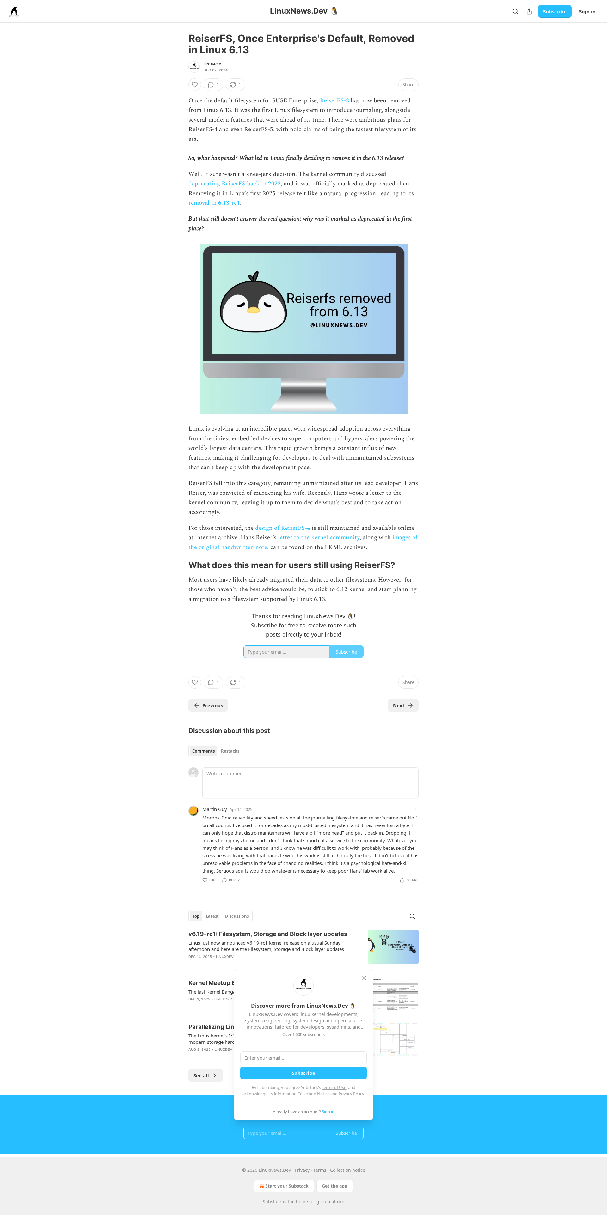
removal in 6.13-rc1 (214, 203)
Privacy (302, 1170)
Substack (272, 1202)
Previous (212, 705)
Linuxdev (213, 64)
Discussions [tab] (237, 916)
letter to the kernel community (318, 537)
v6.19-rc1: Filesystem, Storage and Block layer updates (267, 934)
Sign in (587, 11)
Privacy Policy (351, 1094)
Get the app (334, 1186)
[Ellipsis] (415, 809)
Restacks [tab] (230, 751)
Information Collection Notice (301, 1094)
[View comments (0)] (250, 965)
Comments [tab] (203, 751)
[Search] (515, 11)
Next (399, 705)
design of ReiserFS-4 (282, 528)
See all (201, 1075)
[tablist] (215, 751)
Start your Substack (287, 1186)
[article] (303, 949)
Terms (319, 1170)
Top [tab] (195, 916)
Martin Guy (214, 809)
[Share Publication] (529, 11)
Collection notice (347, 1170)
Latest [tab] (212, 916)
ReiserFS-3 (334, 100)
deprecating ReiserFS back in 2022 (234, 183)
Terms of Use (334, 1087)
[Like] (194, 84)
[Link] (180, 565)
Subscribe (555, 11)
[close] (364, 978)
